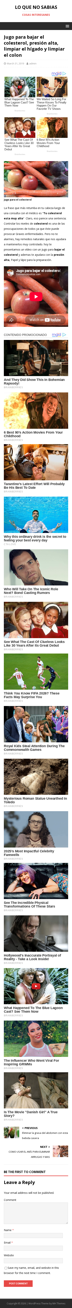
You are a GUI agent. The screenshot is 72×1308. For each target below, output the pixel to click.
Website (9, 1255)
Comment (10, 1200)
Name (8, 1230)
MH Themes (58, 1303)
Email (7, 1242)
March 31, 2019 (15, 63)
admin (32, 63)
